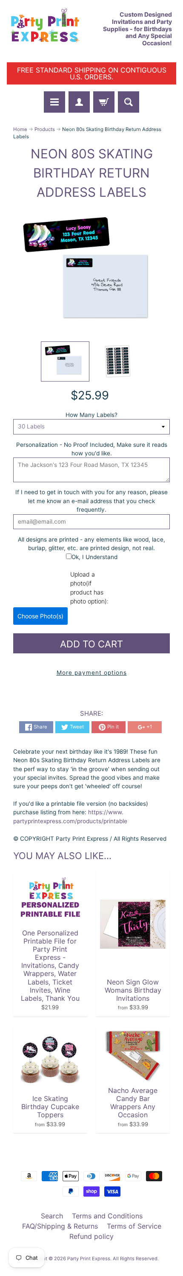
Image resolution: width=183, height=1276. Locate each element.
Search (52, 1216)
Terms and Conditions (107, 1216)
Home (20, 129)
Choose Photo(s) (40, 616)
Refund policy (91, 1236)
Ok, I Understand (94, 557)
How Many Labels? (91, 414)
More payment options (92, 672)
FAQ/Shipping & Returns (60, 1226)
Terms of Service (134, 1226)
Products (44, 129)
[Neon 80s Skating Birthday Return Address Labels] (65, 361)
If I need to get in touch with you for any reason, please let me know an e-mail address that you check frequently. (91, 501)
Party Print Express (88, 1258)
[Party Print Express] (49, 29)
